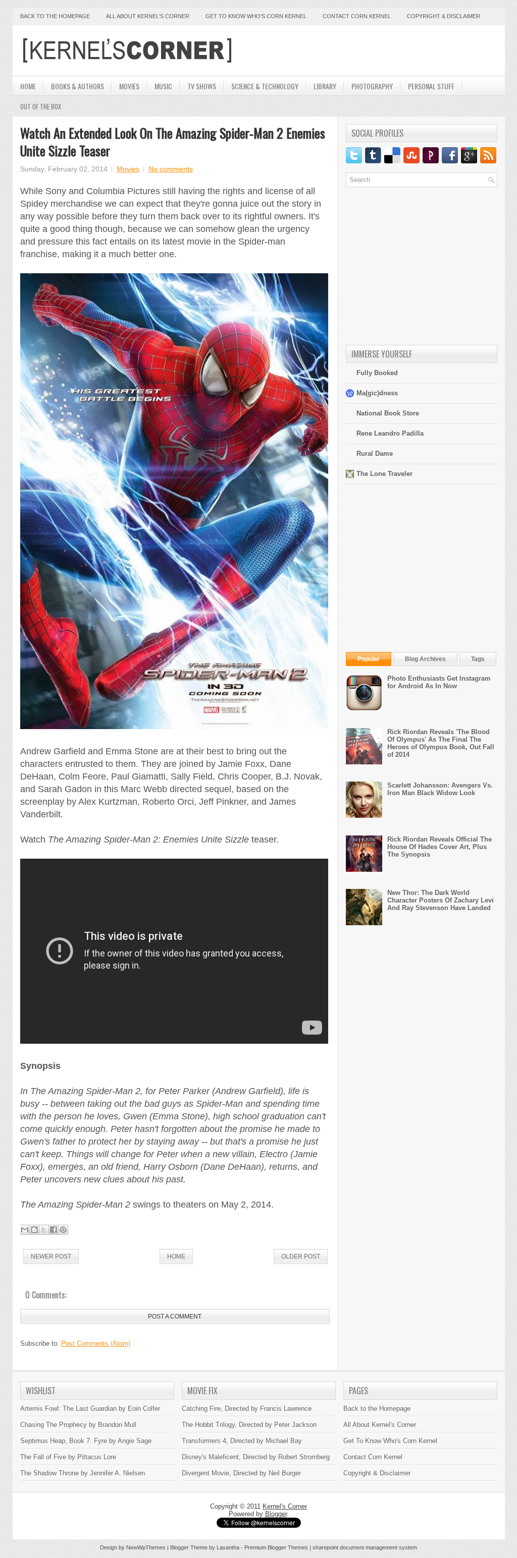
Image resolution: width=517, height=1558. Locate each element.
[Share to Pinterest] (63, 1230)
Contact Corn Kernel (357, 16)
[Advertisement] (379, 50)
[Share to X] (44, 1230)
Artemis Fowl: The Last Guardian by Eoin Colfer (90, 1408)
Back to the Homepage (55, 16)
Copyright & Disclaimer (443, 16)
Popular (368, 659)
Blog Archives (425, 659)
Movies (129, 86)
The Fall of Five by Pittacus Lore (68, 1457)
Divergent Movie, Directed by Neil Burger (241, 1473)
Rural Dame (374, 453)
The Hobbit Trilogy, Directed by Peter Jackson (249, 1424)
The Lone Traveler (384, 473)
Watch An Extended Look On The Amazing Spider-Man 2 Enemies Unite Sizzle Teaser (172, 141)
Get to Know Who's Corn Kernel (255, 16)
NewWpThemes (146, 1547)
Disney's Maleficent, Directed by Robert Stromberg (256, 1457)
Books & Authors (77, 86)
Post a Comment (174, 1316)
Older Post (300, 1256)
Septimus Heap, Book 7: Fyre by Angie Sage (85, 1441)
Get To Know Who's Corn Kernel (390, 1441)
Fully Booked (377, 373)
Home (28, 86)
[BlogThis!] (34, 1230)
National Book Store (387, 413)
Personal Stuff (431, 86)
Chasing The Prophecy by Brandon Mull (78, 1424)
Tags (478, 659)
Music (163, 86)
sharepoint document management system (365, 1547)
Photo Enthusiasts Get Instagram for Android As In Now (439, 682)
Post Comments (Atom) (95, 1343)
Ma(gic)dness (377, 393)
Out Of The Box (40, 106)
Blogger (276, 1514)
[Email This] (25, 1230)
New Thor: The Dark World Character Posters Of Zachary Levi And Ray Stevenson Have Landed (440, 900)
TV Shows (201, 86)
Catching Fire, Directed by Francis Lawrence (247, 1408)
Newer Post (51, 1256)
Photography (372, 86)
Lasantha (228, 1547)
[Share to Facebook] (53, 1230)
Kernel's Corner (285, 1506)
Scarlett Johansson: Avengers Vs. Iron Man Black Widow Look (440, 789)
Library (325, 86)
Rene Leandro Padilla (390, 433)
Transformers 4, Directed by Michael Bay (242, 1441)
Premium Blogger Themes (276, 1547)
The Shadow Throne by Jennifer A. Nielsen (82, 1473)
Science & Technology (264, 86)
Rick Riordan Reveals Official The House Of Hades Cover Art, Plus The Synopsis (439, 846)
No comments (170, 169)
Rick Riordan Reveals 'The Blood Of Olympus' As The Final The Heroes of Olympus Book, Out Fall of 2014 (440, 743)
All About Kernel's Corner (147, 16)
